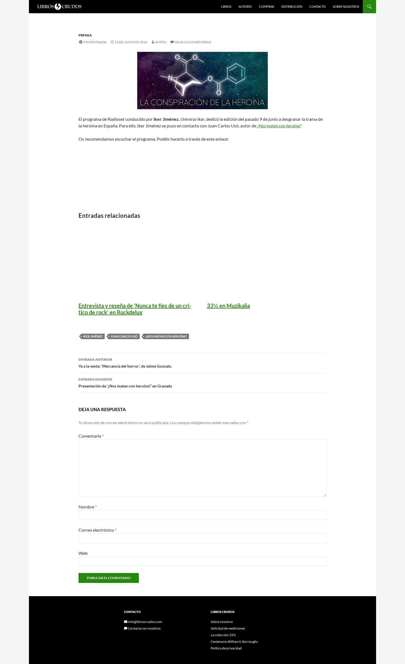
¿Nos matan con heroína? (166, 336)
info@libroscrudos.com (144, 622)
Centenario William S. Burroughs (234, 641)
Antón (161, 42)
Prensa (85, 35)
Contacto (317, 6)
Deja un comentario (193, 42)
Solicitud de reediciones (228, 628)
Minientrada (95, 42)
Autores (245, 6)
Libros (226, 6)
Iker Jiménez (93, 336)
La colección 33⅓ (223, 635)
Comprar (266, 6)
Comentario (91, 435)
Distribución (291, 6)
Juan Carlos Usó (124, 336)
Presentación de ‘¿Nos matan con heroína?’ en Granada (125, 382)
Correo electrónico (98, 529)
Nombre (88, 506)
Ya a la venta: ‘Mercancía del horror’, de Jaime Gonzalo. (125, 362)
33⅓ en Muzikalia (228, 305)
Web (83, 553)
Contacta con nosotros (144, 628)
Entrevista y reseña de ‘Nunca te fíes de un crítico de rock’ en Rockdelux (135, 308)
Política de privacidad (226, 648)
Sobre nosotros (346, 6)
